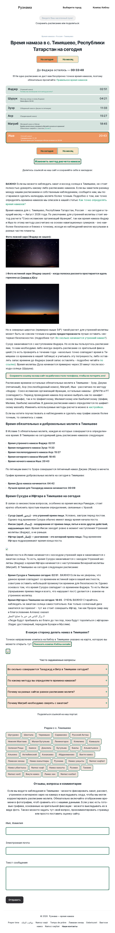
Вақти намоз (32, 774)
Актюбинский (29, 754)
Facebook (42, 28)
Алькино (12, 754)
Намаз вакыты (57, 767)
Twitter (48, 28)
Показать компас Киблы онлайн (52, 644)
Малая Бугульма (41, 741)
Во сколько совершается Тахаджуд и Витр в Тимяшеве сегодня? (48, 669)
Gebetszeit (91, 922)
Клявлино (79, 741)
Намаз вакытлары (39, 761)
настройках (96, 407)
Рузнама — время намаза (61, 916)
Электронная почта (18, 842)
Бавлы (75, 748)
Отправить (15, 899)
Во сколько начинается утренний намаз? (81, 338)
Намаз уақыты (76, 761)
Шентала (28, 734)
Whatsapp (72, 28)
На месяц (68, 59)
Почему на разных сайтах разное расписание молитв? (41, 691)
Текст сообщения (16, 862)
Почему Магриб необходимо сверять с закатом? (38, 703)
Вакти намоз (86, 754)
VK (36, 28)
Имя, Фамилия (14, 823)
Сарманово (61, 734)
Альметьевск (91, 748)
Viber (60, 28)
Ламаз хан (49, 774)
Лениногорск (62, 741)
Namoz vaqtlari (97, 761)
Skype (54, 28)
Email (78, 28)
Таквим (87, 767)
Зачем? (47, 128)
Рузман (74, 767)
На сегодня (47, 59)
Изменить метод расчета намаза (57, 161)
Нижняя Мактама (17, 741)
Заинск (32, 748)
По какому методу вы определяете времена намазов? (42, 680)
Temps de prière (58, 922)
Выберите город (72, 7)
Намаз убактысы (17, 767)
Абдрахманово (66, 754)
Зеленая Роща (15, 748)
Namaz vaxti (14, 774)
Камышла (94, 741)
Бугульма (62, 748)
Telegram (66, 28)
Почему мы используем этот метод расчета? (36, 91)
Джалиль (46, 748)
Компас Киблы (101, 7)
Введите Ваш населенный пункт (57, 18)
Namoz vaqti (37, 767)
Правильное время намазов (72, 80)
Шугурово (13, 734)
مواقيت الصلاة (27, 922)
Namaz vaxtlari (68, 774)
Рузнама (25, 7)
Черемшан (44, 734)
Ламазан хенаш (16, 761)
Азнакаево (47, 754)
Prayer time (13, 922)
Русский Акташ (80, 734)
